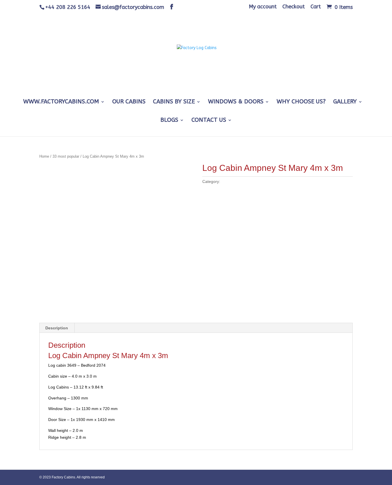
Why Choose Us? (301, 102)
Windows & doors (235, 102)
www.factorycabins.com (61, 102)
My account (263, 7)
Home (44, 156)
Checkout (293, 7)
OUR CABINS (128, 102)
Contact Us (208, 120)
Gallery (345, 102)
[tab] (57, 328)
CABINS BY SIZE (174, 102)
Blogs (169, 120)
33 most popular (66, 156)
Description (56, 328)
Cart (316, 7)
